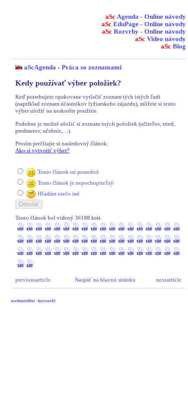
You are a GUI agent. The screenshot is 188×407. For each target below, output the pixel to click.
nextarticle (168, 279)
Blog (173, 46)
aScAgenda (40, 67)
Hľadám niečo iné (59, 193)
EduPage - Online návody (143, 24)
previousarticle (33, 279)
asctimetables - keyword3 (33, 301)
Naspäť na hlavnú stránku (105, 279)
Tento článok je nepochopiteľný (76, 182)
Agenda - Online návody (145, 16)
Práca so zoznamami (92, 67)
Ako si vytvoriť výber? (42, 150)
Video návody (160, 38)
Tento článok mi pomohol (68, 172)
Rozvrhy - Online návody (144, 31)
